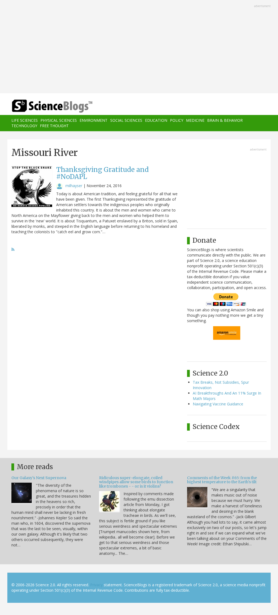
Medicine (195, 120)
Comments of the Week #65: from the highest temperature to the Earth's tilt (222, 479)
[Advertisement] (139, 47)
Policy (176, 120)
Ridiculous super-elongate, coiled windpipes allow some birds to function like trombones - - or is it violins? (136, 482)
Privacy (96, 584)
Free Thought (54, 125)
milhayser (73, 185)
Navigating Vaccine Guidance (218, 403)
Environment (94, 120)
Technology (24, 125)
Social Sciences (126, 120)
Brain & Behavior (225, 120)
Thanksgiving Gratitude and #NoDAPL (102, 173)
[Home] (53, 106)
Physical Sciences (58, 120)
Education (156, 120)
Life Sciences (24, 120)
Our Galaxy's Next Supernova (38, 477)
